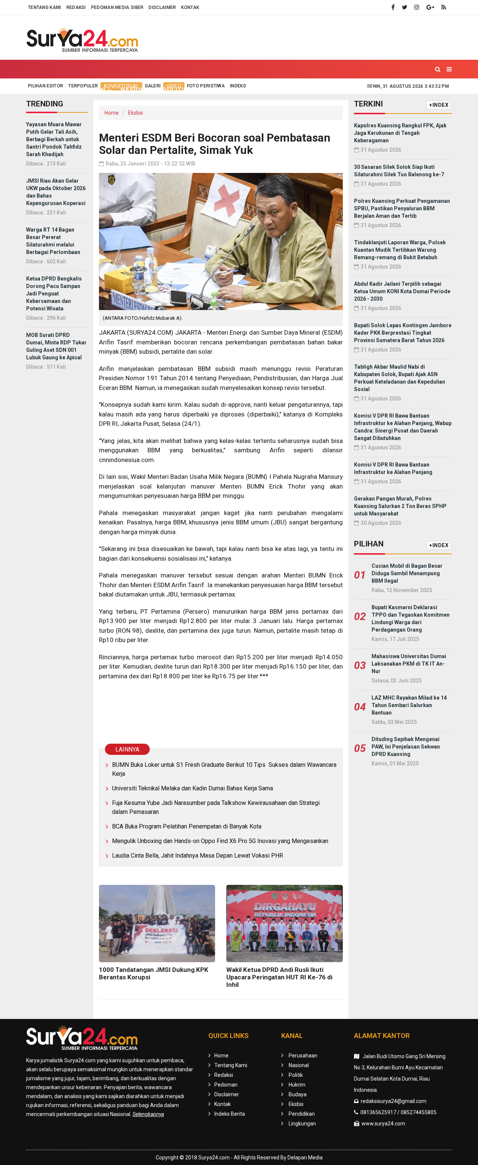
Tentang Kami (44, 7)
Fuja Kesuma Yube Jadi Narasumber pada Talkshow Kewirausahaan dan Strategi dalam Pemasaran (216, 807)
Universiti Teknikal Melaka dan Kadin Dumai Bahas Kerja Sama (192, 788)
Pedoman (226, 1085)
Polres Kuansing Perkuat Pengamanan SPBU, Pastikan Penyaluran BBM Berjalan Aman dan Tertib (402, 208)
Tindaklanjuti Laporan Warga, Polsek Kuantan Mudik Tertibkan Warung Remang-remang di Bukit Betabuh (400, 249)
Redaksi (76, 7)
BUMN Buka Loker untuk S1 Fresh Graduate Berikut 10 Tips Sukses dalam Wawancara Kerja (224, 769)
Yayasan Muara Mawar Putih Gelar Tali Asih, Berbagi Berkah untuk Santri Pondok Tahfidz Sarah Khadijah (54, 139)
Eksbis (277, 89)
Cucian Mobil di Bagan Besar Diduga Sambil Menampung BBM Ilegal (407, 573)
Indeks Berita (229, 1114)
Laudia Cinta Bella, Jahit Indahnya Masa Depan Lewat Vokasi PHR (197, 855)
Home (42, 89)
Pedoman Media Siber (117, 7)
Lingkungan (365, 89)
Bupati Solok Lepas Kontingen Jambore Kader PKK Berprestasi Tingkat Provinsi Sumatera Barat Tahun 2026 (402, 332)
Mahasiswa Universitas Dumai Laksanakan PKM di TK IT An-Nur (409, 663)
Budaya (244, 89)
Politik (175, 89)
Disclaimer (162, 7)
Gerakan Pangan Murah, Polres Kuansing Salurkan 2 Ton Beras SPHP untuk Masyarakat (400, 506)
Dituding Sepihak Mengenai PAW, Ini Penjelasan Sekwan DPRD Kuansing (406, 746)
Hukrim (209, 89)
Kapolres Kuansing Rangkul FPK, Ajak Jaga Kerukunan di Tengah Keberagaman (400, 133)
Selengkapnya (148, 1114)
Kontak (190, 7)
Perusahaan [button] (83, 90)
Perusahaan (303, 1056)
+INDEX (438, 105)
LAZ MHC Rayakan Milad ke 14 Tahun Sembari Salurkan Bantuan (409, 705)
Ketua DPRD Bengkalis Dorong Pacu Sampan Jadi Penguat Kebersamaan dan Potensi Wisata (54, 294)
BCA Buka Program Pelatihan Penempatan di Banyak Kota (186, 826)
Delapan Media (305, 1158)
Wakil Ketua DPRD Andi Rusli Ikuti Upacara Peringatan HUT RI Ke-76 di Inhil (279, 977)
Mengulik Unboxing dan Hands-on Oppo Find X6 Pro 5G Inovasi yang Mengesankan (220, 841)
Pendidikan (316, 89)
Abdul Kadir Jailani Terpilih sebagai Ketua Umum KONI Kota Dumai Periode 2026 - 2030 (402, 291)
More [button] (404, 90)
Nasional (137, 89)
